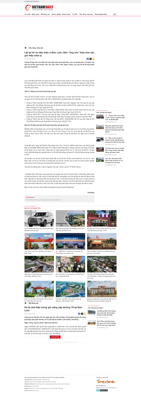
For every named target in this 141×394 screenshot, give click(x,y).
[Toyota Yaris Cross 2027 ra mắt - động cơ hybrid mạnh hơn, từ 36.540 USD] (100, 117)
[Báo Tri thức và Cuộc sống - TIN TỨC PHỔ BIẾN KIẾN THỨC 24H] (106, 381)
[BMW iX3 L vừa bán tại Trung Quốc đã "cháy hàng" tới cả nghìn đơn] (70, 241)
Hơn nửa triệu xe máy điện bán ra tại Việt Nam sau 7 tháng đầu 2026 (70, 275)
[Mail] (93, 59)
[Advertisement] (70, 30)
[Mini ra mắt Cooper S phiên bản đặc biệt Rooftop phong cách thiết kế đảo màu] (100, 139)
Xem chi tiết (55, 337)
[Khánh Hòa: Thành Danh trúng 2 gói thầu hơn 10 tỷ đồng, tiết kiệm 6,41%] (39, 264)
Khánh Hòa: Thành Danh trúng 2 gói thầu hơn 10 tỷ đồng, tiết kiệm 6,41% (38, 275)
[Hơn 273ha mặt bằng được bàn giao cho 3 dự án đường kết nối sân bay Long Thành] (91, 322)
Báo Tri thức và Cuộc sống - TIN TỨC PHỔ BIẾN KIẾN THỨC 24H (38, 8)
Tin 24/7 (74, 14)
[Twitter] (90, 59)
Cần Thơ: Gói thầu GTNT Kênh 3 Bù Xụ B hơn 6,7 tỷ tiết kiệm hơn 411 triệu (114, 160)
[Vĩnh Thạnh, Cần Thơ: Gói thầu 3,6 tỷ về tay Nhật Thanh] (39, 241)
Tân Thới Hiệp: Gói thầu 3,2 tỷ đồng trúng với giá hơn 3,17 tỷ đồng (101, 252)
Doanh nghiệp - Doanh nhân (61, 14)
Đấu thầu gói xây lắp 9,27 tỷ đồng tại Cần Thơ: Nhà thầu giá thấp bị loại (70, 229)
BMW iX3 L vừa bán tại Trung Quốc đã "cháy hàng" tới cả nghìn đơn (69, 252)
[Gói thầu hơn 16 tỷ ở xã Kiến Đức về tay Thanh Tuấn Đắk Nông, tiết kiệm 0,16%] (100, 149)
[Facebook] (88, 59)
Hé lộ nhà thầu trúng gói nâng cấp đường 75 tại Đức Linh (44, 200)
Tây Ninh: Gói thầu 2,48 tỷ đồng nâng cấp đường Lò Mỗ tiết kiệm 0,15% (68, 300)
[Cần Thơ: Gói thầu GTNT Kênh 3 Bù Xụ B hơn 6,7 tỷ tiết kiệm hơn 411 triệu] (100, 160)
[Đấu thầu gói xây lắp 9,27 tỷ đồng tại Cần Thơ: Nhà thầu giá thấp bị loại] (70, 218)
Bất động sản (45, 14)
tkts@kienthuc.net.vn (33, 390)
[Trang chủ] (25, 48)
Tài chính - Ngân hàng (31, 14)
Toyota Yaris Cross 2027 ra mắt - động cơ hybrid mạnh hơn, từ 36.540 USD (115, 117)
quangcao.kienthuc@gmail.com (108, 387)
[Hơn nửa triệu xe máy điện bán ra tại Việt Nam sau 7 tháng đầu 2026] (70, 264)
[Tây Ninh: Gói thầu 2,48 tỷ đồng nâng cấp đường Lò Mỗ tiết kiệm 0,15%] (70, 289)
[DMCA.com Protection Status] (102, 390)
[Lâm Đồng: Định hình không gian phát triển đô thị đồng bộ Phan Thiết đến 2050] (91, 312)
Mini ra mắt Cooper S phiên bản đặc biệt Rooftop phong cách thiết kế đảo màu (115, 140)
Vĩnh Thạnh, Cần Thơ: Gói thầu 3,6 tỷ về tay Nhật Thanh (37, 252)
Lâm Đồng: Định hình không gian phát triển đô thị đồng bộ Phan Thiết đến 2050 (106, 313)
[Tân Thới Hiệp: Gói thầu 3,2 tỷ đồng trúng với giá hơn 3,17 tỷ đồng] (102, 241)
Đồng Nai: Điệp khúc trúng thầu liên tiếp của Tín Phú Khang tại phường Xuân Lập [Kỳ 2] (114, 129)
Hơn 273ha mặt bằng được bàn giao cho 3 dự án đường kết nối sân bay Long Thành (106, 323)
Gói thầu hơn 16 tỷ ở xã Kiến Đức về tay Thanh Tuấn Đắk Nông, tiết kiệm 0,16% (114, 150)
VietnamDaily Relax (101, 14)
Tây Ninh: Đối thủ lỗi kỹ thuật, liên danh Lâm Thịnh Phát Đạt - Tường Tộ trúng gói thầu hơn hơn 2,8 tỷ (101, 276)
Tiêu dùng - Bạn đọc (86, 14)
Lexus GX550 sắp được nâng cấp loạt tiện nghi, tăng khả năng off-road (38, 229)
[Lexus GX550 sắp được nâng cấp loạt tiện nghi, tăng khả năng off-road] (39, 218)
